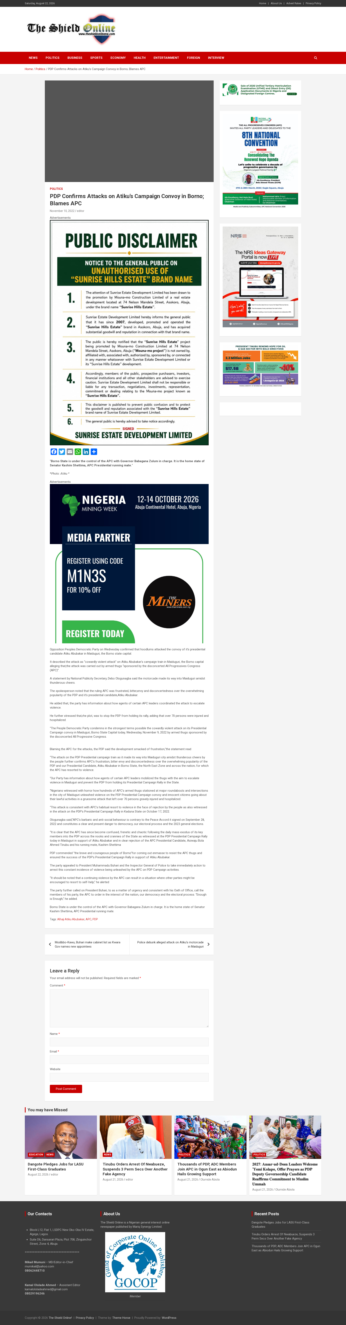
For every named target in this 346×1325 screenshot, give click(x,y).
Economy (118, 58)
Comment (57, 985)
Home (262, 3)
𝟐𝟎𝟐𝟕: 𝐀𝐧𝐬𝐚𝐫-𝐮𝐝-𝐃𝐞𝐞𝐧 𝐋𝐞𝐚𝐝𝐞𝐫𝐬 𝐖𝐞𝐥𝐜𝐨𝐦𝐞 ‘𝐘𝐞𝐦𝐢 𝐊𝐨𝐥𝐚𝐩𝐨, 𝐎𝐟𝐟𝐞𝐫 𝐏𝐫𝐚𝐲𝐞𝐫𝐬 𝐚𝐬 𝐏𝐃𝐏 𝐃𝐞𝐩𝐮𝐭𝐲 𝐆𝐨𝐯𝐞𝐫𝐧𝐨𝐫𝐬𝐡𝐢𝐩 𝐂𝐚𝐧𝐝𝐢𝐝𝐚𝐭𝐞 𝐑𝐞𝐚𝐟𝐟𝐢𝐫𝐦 (285, 1174)
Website (55, 1069)
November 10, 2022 (62, 211)
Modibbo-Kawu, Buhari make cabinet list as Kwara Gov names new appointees (87, 944)
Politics (52, 58)
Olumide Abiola (210, 1179)
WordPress (169, 1318)
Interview (216, 58)
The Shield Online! (60, 1318)
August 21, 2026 (113, 1179)
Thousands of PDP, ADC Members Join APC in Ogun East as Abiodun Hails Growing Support (207, 1169)
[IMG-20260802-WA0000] (129, 486)
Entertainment (166, 58)
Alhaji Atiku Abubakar (70, 919)
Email (54, 1051)
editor (80, 211)
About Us (276, 3)
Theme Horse (121, 1318)
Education (36, 1154)
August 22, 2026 (38, 1174)
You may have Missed (47, 1109)
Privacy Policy (313, 3)
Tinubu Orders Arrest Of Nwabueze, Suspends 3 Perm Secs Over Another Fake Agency (135, 1169)
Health (140, 58)
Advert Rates (293, 3)
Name (55, 1034)
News (33, 58)
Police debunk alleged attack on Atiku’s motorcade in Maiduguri (170, 944)
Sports (96, 58)
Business (74, 58)
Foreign (193, 58)
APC (88, 919)
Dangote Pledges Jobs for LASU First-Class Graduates (55, 1166)
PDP (95, 919)
